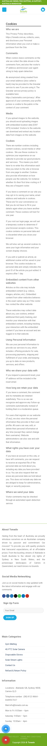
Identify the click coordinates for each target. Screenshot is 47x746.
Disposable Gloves (14, 654)
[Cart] (43, 9)
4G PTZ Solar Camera (15, 649)
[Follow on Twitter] (11, 596)
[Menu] (4, 9)
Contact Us (10, 665)
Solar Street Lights (13, 660)
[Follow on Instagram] (8, 596)
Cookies (23, 739)
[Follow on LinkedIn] (23, 596)
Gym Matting (11, 644)
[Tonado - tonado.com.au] (23, 9)
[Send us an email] (15, 596)
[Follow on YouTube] (27, 596)
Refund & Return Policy (15, 670)
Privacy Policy (12, 737)
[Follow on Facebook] (4, 596)
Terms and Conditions (30, 737)
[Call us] (19, 596)
